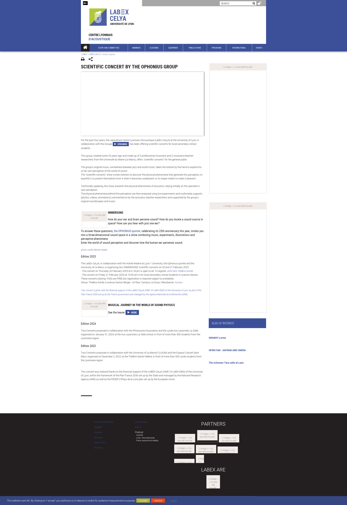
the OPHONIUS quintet (127, 231)
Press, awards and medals (147, 440)
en (84, 3)
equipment (98, 437)
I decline (158, 500)
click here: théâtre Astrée (180, 271)
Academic (98, 432)
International (141, 422)
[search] (238, 3)
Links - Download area (145, 437)
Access (178, 282)
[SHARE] (91, 59)
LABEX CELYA (95, 54)
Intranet (139, 435)
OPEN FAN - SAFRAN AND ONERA (227, 350)
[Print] (83, 59)
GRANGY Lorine (217, 337)
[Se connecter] (261, 3)
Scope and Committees (103, 422)
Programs (98, 448)
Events (138, 427)
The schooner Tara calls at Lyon (226, 362)
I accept (143, 500)
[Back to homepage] (111, 16)
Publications (99, 442)
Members (98, 427)
